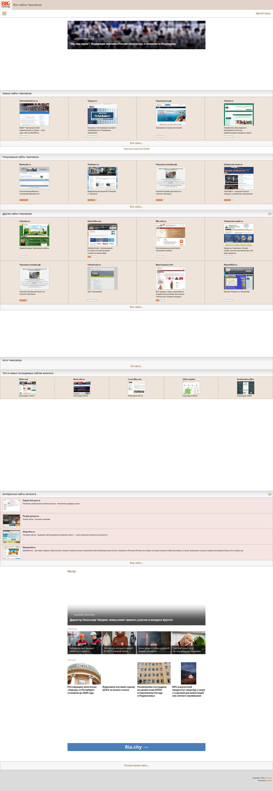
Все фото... (136, 366)
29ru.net (72, 660)
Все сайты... (136, 143)
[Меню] (4, 13)
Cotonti (269, 780)
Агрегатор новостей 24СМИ (136, 149)
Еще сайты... (136, 563)
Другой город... (264, 13)
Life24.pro (72, 629)
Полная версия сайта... (136, 765)
